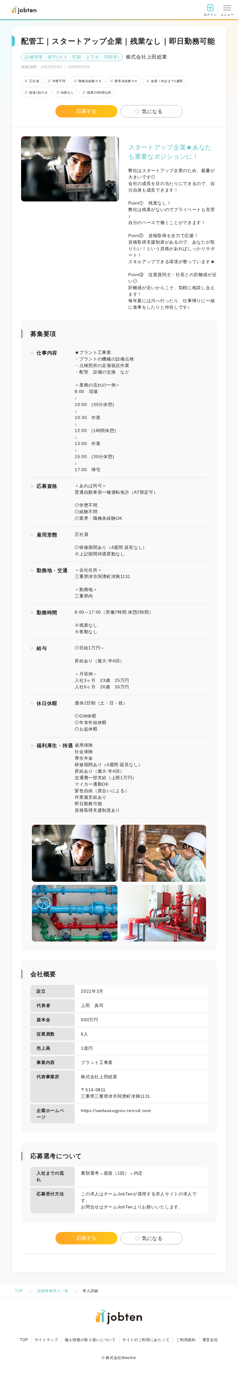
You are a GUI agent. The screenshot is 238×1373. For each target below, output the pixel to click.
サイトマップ (46, 1340)
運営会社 (210, 1340)
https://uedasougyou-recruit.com (116, 1110)
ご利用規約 (186, 1340)
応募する (86, 111)
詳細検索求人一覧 (53, 1291)
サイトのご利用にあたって (146, 1340)
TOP (19, 1291)
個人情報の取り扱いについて (90, 1340)
